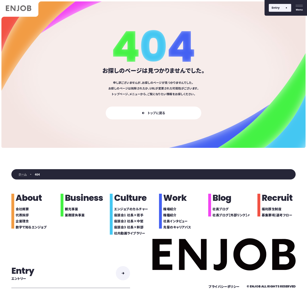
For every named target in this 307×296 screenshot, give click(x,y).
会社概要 (22, 208)
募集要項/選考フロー (277, 214)
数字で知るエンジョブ (31, 227)
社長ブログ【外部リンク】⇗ (231, 214)
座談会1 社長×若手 (128, 214)
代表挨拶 (22, 214)
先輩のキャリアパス (177, 227)
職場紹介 (169, 208)
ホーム (22, 174)
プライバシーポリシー (224, 286)
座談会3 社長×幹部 (128, 227)
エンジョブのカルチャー (131, 208)
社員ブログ (220, 208)
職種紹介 (169, 214)
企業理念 (22, 221)
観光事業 (71, 208)
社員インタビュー (175, 221)
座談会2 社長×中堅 (128, 221)
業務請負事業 (75, 214)
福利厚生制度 (271, 208)
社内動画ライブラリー (129, 233)
